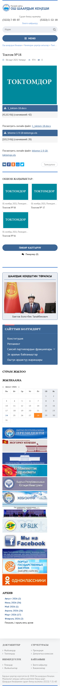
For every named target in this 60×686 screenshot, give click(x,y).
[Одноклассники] (13, 164)
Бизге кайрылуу (30, 23)
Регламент (13, 344)
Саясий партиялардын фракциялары (29, 349)
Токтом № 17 (38, 207)
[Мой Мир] (18, 164)
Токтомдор (9, 653)
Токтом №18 (9, 207)
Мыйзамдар (10, 650)
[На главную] (26, 9)
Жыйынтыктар (10, 668)
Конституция (15, 338)
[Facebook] (9, 164)
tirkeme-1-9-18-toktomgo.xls (22, 133)
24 (6, 415)
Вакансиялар (39, 668)
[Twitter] (22, 164)
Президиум (38, 650)
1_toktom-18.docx (17, 108)
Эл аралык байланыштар (22, 354)
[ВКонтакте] (4, 164)
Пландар (8, 665)
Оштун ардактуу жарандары (24, 360)
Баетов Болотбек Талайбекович (30, 316)
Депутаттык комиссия (43, 653)
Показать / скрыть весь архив (19, 622)
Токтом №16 (9, 235)
